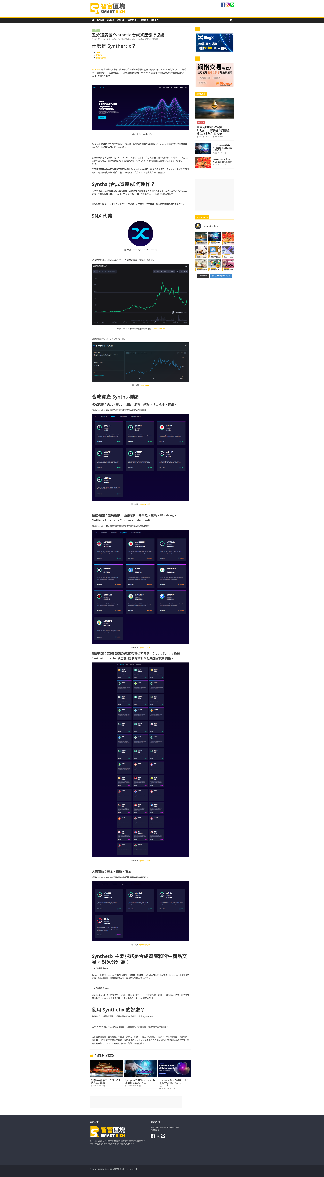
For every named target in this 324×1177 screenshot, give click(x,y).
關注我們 (154, 20)
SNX (125, 39)
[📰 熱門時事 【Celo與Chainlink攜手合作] (214, 238)
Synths (138, 39)
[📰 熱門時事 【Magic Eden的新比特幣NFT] (214, 265)
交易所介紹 (131, 20)
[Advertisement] (214, 195)
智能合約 (155, 39)
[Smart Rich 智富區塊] (93, 20)
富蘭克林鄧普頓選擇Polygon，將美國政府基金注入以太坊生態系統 (213, 130)
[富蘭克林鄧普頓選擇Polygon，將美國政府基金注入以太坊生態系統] (214, 99)
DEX (122, 39)
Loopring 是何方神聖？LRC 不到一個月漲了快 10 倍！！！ (173, 1082)
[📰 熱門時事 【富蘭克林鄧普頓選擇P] (201, 238)
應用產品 (144, 20)
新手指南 (120, 20)
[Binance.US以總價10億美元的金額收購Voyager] (203, 158)
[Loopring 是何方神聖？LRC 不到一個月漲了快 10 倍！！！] (174, 1061)
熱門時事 (100, 20)
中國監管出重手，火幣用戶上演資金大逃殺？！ (106, 1081)
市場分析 (110, 20)
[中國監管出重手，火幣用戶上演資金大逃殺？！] (106, 1061)
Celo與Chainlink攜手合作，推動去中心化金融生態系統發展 (222, 147)
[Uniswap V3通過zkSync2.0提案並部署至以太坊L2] (140, 1061)
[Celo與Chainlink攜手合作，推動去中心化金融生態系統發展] (203, 144)
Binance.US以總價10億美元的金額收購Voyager (222, 160)
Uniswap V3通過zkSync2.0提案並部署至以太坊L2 (140, 1081)
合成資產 (148, 39)
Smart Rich (113, 39)
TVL (142, 39)
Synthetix (131, 39)
